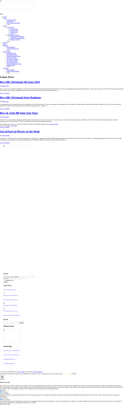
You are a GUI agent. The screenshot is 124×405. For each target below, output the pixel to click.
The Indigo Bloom (37, 372)
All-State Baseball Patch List (9, 363)
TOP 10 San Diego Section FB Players (11, 355)
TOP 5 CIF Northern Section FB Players (11, 350)
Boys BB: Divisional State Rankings (20, 97)
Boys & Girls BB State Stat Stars (19, 112)
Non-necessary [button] (4, 398)
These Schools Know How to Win (10, 311)
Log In (5, 282)
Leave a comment (4, 93)
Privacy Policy (21, 372)
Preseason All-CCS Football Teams (10, 295)
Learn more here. (53, 124)
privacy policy (66, 373)
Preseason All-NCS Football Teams (10, 305)
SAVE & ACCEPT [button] (5, 404)
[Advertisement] (13, 11)
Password (6, 278)
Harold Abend (6, 135)
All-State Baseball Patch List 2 (9, 359)
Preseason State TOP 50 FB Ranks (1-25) (11, 315)
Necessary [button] (2, 390)
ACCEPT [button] (73, 373)
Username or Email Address (10, 277)
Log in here (14, 125)
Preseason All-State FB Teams (9, 289)
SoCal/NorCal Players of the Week (20, 131)
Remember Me (9, 280)
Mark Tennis (5, 86)
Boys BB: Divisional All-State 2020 (20, 81)
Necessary (5, 392)
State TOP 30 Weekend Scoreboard (10, 299)
